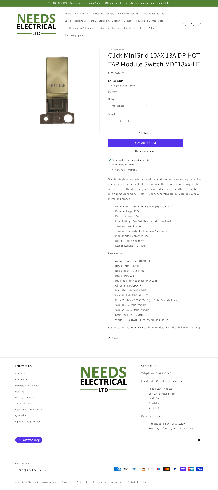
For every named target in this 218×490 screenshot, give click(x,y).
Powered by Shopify (49, 482)
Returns (19, 391)
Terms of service (100, 482)
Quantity (112, 114)
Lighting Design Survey (27, 421)
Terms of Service (24, 403)
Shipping (112, 85)
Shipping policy (118, 482)
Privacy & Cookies (24, 397)
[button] (184, 24)
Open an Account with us (29, 409)
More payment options (145, 151)
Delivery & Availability (27, 385)
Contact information (137, 482)
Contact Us (21, 379)
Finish (111, 99)
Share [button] (115, 338)
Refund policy (67, 482)
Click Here (141, 327)
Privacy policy (83, 482)
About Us (20, 373)
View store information (124, 169)
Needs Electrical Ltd (31, 482)
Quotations (21, 415)
